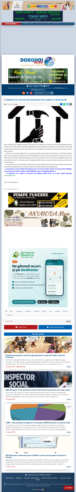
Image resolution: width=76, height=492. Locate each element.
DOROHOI (36, 311)
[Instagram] (31, 93)
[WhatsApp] (64, 104)
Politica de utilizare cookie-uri (50, 478)
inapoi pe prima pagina (57, 327)
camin (11, 311)
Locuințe (57, 311)
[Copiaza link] (70, 104)
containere (28, 311)
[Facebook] (27, 93)
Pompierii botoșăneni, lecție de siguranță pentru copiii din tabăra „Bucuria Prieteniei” (35, 356)
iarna (50, 311)
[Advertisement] (38, 40)
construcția (19, 311)
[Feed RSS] (23, 93)
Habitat (44, 311)
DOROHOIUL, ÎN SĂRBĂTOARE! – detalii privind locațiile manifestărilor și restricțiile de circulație (37, 24)
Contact (38, 479)
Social (16, 104)
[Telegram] (67, 104)
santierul (65, 311)
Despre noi (19, 478)
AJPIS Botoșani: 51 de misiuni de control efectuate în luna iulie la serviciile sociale (38, 390)
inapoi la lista (22, 327)
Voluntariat (10, 315)
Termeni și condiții (65, 478)
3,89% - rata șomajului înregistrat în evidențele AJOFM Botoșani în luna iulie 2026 (38, 423)
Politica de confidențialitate (31, 478)
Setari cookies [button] (9, 478)
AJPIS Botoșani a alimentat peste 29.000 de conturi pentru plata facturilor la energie (36, 456)
